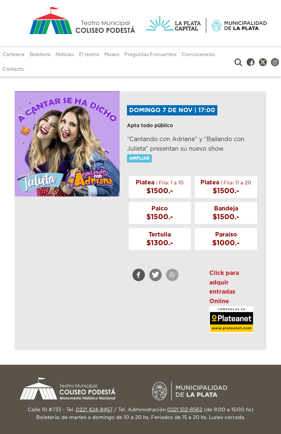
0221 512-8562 (184, 409)
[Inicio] (74, 20)
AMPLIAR (139, 158)
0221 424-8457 (94, 409)
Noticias (65, 54)
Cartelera (14, 54)
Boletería (40, 54)
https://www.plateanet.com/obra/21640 (231, 324)
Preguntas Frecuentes (150, 54)
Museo (111, 54)
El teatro (89, 54)
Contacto (13, 69)
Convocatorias (198, 54)
